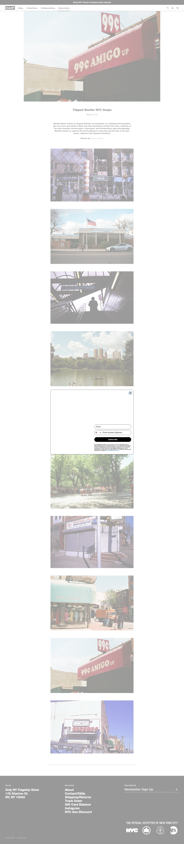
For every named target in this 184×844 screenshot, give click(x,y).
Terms (116, 450)
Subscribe (112, 439)
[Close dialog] (130, 392)
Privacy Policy (110, 450)
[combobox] (98, 432)
